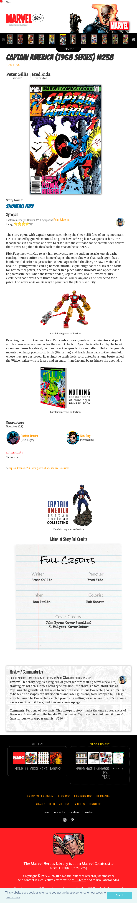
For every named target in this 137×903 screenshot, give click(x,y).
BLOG (52, 804)
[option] (11, 39)
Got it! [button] (119, 895)
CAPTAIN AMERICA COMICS (40, 796)
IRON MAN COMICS (83, 796)
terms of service (74, 812)
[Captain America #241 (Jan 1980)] (95, 39)
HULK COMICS (63, 796)
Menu (8, 2)
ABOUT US (80, 804)
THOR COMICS (103, 796)
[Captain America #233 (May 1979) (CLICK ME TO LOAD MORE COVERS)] (11, 39)
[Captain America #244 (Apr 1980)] (127, 39)
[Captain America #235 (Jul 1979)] (32, 39)
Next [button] (133, 40)
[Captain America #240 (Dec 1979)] (85, 39)
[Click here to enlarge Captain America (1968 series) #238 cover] (65, 193)
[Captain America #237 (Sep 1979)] (53, 39)
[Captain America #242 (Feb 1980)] (106, 39)
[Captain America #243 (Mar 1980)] (116, 39)
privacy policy (59, 812)
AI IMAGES (40, 804)
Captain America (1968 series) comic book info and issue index (39, 468)
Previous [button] (3, 40)
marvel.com (89, 812)
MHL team (79, 880)
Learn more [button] (13, 897)
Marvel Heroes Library (49, 864)
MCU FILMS (64, 804)
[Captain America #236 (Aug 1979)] (43, 39)
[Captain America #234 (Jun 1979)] (22, 39)
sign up (46, 812)
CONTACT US (95, 804)
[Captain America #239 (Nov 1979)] (74, 39)
